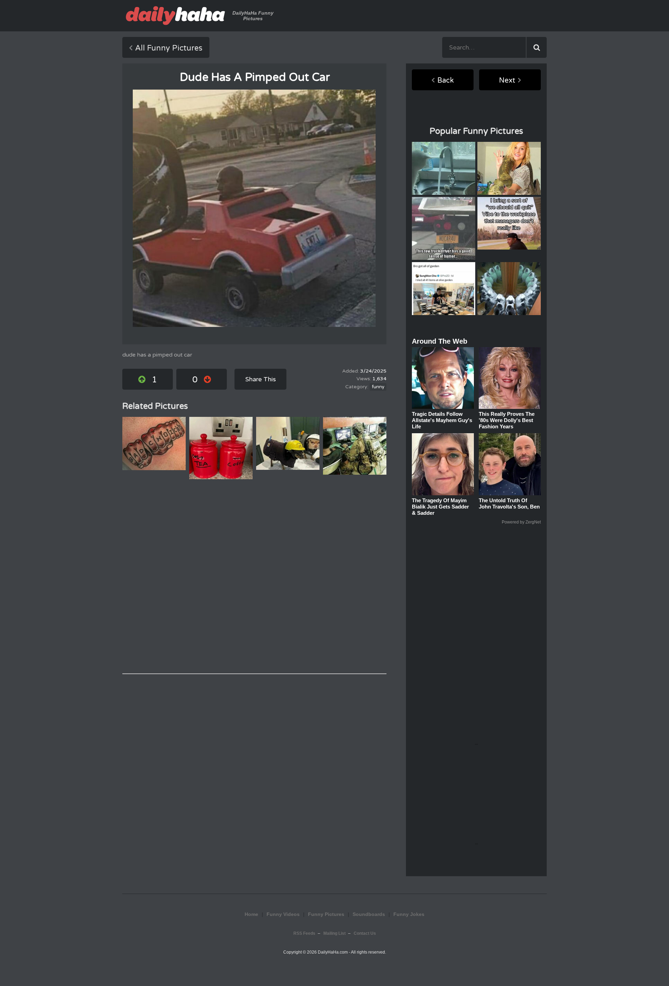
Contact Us (365, 933)
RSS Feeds (304, 933)
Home (251, 914)
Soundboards (369, 914)
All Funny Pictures (168, 48)
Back (445, 80)
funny (378, 387)
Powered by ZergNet (521, 522)
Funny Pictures (326, 914)
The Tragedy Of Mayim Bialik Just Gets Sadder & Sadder (440, 506)
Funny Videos (283, 914)
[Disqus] (254, 576)
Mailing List (334, 933)
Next (507, 80)
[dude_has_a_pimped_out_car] (254, 208)
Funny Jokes (408, 914)
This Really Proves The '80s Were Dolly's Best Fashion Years (507, 420)
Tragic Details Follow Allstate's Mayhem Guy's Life (442, 420)
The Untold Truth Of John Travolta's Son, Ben (509, 503)
